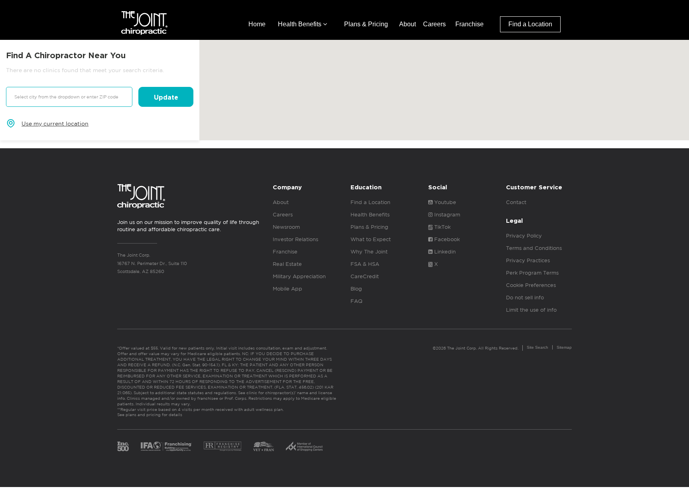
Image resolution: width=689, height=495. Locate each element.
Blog (356, 289)
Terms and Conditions (534, 248)
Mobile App (287, 289)
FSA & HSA (364, 264)
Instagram (446, 215)
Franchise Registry (222, 446)
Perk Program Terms (532, 273)
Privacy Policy (524, 236)
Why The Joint (369, 252)
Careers (434, 24)
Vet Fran (263, 446)
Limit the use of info (531, 310)
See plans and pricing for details (149, 414)
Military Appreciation (299, 276)
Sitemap (564, 347)
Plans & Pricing (366, 24)
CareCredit (364, 276)
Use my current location (55, 123)
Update (166, 97)
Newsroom (286, 227)
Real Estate (287, 264)
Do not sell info (525, 298)
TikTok (442, 227)
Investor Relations (295, 239)
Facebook (446, 239)
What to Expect (370, 239)
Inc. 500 (123, 446)
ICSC (304, 446)
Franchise (469, 24)
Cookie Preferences (531, 285)
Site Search (537, 347)
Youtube (444, 202)
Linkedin (444, 252)
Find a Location (530, 24)
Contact (516, 202)
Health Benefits (300, 24)
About (407, 24)
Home (257, 24)
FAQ (356, 301)
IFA (166, 446)
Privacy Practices (528, 260)
